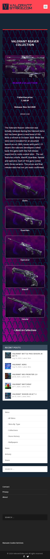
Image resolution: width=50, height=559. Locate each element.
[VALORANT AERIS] (8, 366)
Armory (8, 454)
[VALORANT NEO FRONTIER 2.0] (8, 376)
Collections (13, 430)
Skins (29, 358)
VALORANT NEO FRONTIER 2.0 (24, 374)
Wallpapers (13, 442)
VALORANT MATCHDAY (21, 384)
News (7, 448)
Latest (25, 358)
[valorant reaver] (25, 77)
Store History (14, 436)
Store (7, 460)
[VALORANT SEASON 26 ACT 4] (8, 396)
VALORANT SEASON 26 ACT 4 (24, 394)
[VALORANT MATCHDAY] (8, 386)
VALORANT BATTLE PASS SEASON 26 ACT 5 (27, 354)
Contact (6, 487)
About (5, 497)
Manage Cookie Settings (13, 543)
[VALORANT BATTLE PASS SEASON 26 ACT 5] (8, 355)
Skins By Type (14, 424)
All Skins (11, 418)
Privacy (5, 492)
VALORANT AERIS (19, 364)
